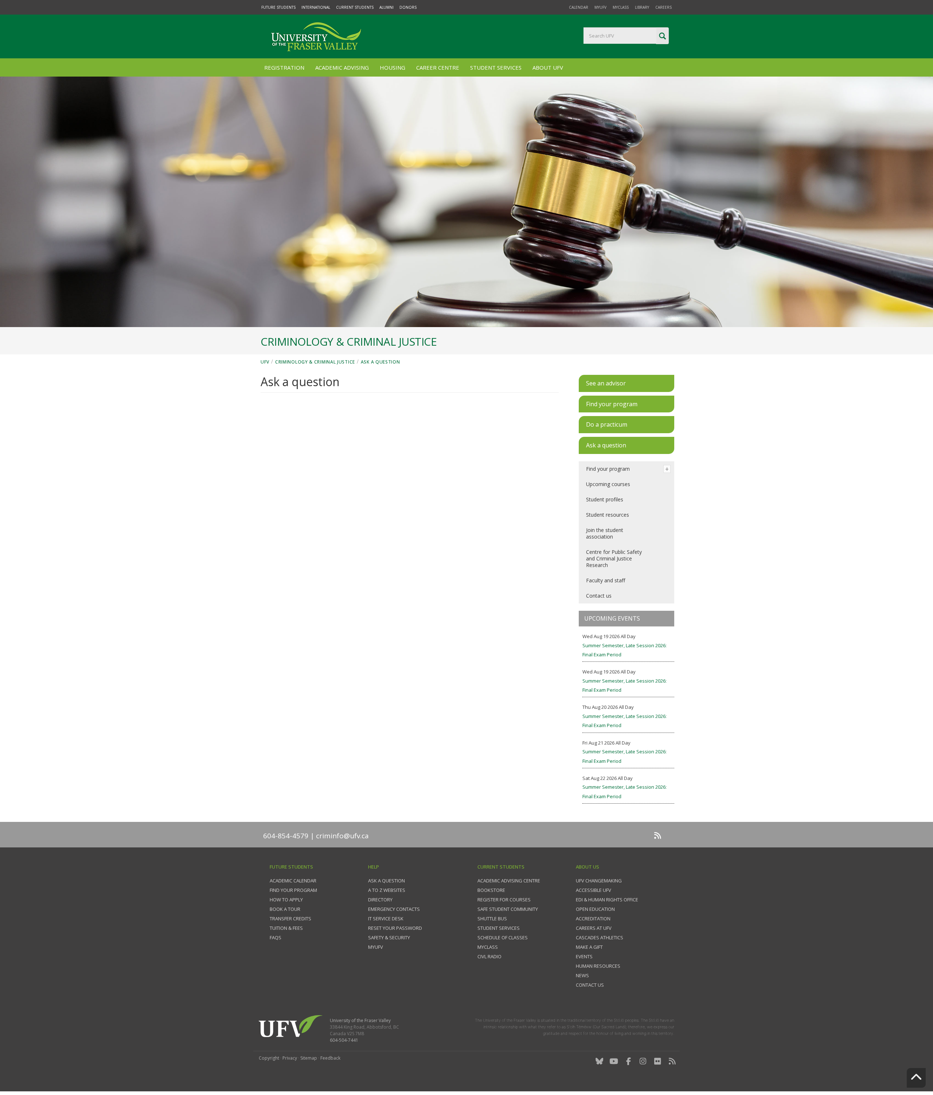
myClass (621, 7)
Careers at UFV (594, 928)
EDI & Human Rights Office (607, 899)
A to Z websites (386, 890)
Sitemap (308, 1058)
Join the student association (604, 533)
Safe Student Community (507, 909)
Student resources (607, 514)
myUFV (600, 7)
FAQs (275, 937)
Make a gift (589, 947)
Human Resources (598, 966)
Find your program (608, 468)
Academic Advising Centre (508, 880)
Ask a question (380, 362)
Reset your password (395, 928)
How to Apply (286, 899)
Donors (408, 7)
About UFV (547, 67)
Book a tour (285, 909)
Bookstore (491, 890)
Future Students (278, 7)
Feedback (330, 1058)
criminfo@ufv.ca (342, 835)
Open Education (595, 909)
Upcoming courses (608, 484)
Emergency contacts (394, 909)
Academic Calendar (293, 880)
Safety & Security (389, 937)
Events (584, 956)
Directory (380, 899)
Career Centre (437, 67)
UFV (265, 362)
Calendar (578, 7)
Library (642, 7)
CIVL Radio (489, 956)
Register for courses (504, 899)
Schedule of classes (502, 937)
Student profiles (604, 499)
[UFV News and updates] (672, 1061)
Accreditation (593, 918)
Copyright (269, 1058)
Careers (663, 7)
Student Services (496, 67)
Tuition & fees (286, 928)
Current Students (355, 7)
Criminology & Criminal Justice (315, 362)
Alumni (386, 7)
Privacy (289, 1058)
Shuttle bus (492, 918)
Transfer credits (290, 918)
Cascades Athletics (599, 937)
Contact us (599, 595)
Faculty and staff (605, 580)
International (315, 7)
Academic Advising (342, 67)
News (582, 975)
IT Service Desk (385, 918)
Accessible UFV (593, 890)
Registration (284, 67)
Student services (498, 928)
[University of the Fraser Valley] (315, 36)
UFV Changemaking (599, 880)
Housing (392, 67)
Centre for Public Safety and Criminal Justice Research (614, 558)
